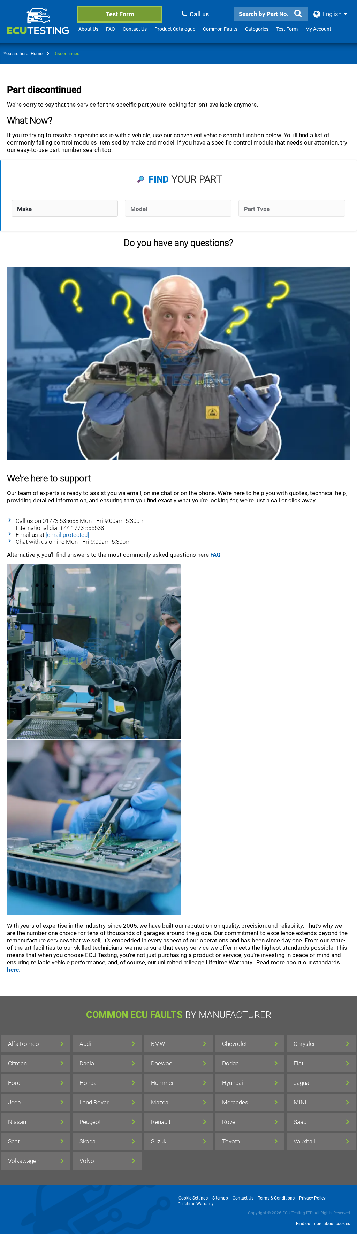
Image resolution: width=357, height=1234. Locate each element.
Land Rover (94, 1102)
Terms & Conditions (276, 1198)
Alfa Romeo (23, 1043)
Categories (256, 29)
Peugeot (90, 1121)
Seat (14, 1141)
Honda (88, 1082)
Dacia (86, 1063)
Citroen (17, 1063)
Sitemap (220, 1198)
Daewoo (162, 1063)
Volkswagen (23, 1160)
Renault (160, 1121)
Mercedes (235, 1102)
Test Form (120, 14)
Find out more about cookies (323, 1223)
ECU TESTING (39, 26)
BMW (158, 1043)
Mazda (159, 1102)
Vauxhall (304, 1141)
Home (37, 53)
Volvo (86, 1160)
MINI (300, 1102)
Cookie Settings (193, 1198)
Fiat (298, 1063)
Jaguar (302, 1082)
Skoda (87, 1141)
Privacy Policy (312, 1198)
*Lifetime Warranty (196, 1203)
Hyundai (232, 1082)
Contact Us (135, 29)
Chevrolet (234, 1043)
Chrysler (304, 1043)
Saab (300, 1121)
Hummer (162, 1082)
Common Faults (220, 29)
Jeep (14, 1102)
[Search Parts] (298, 13)
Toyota (231, 1141)
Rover (229, 1121)
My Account (318, 29)
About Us (88, 29)
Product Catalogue (174, 29)
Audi (85, 1043)
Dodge (230, 1063)
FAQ (110, 29)
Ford (14, 1082)
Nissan (17, 1121)
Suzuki (159, 1141)
